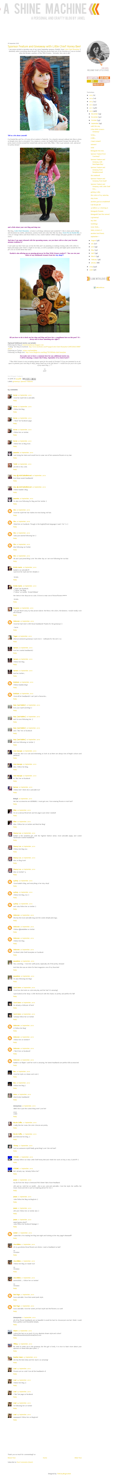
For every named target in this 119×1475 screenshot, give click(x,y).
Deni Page (16, 1294)
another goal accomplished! (100, 202)
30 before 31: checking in (99, 208)
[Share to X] (30, 379)
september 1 (95, 236)
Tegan (15, 636)
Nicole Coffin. (17, 1122)
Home (45, 1458)
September (95, 123)
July (92, 244)
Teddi (15, 464)
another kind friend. (97, 233)
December (94, 114)
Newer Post (11, 1458)
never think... (95, 227)
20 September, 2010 (24, 395)
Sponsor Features (27, 381)
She (14, 510)
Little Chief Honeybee (71, 49)
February (94, 259)
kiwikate (16, 682)
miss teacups (17, 751)
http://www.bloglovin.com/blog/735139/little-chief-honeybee (46, 352)
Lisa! (14, 1368)
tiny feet (93, 220)
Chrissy (15, 1145)
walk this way (95, 126)
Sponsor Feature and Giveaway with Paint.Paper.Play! (98, 162)
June (92, 247)
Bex (14, 1071)
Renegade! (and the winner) (100, 214)
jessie (15, 1180)
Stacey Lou (17, 833)
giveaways (16, 381)
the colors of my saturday (100, 195)
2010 (91, 111)
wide (92, 148)
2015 (91, 95)
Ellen (15, 810)
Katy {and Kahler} (19, 705)
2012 (91, 105)
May (93, 250)
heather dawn (18, 1357)
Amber (15, 1233)
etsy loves (94, 198)
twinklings (94, 224)
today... (93, 135)
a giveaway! (95, 217)
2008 (91, 270)
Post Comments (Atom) (25, 1462)
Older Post (78, 1458)
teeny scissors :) (96, 230)
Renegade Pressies (97, 211)
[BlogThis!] (28, 379)
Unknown (16, 621)
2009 (91, 267)
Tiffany (15, 1344)
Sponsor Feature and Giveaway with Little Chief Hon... (100, 186)
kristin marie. (17, 567)
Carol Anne (17, 987)
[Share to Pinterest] (35, 379)
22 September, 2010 (25, 1331)
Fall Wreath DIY (96, 205)
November (94, 117)
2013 (91, 101)
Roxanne (16, 608)
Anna (15, 1094)
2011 (91, 108)
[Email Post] (23, 379)
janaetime (16, 961)
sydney (15, 881)
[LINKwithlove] (99, 287)
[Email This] (26, 379)
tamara (15, 648)
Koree (15, 395)
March (93, 256)
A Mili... (93, 138)
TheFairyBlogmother (64, 1474)
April (93, 253)
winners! (93, 144)
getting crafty (95, 192)
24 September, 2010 (24, 1368)
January (94, 263)
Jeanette (16, 452)
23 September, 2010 (30, 1357)
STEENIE (16, 1157)
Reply (15, 400)
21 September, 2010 (29, 1122)
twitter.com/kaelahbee (30, 350)
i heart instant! (96, 141)
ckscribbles (17, 1244)
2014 (91, 98)
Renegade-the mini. (97, 151)
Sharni (15, 1331)
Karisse (15, 787)
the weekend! (95, 175)
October (94, 120)
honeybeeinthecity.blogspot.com (33, 345)
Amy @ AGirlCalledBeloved (22, 475)
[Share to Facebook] (32, 379)
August (93, 240)
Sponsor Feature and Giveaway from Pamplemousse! (98, 170)
